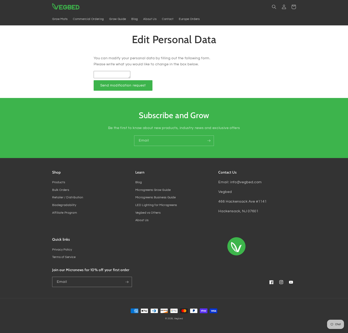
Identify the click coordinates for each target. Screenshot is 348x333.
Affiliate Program (64, 212)
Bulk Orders (60, 189)
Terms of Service (64, 257)
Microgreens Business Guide (155, 197)
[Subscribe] (209, 140)
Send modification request (123, 85)
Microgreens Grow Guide (153, 189)
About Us (142, 220)
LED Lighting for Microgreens (156, 205)
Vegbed (178, 318)
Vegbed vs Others (148, 212)
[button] (274, 7)
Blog (138, 182)
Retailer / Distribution (67, 197)
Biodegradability (64, 205)
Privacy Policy (62, 249)
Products (58, 182)
